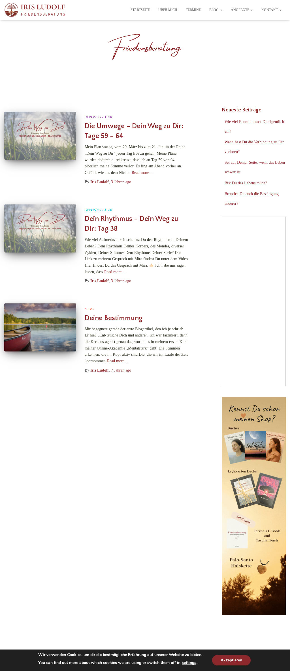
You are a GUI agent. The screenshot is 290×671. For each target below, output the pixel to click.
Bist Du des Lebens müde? (246, 183)
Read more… (142, 173)
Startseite (140, 10)
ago (121, 182)
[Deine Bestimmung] (40, 327)
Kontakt (270, 10)
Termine (193, 10)
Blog (214, 10)
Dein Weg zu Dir (98, 117)
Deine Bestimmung (113, 318)
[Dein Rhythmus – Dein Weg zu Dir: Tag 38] (40, 228)
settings (189, 662)
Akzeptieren (231, 660)
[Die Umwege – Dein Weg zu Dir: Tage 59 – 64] (40, 136)
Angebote (240, 10)
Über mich (167, 10)
